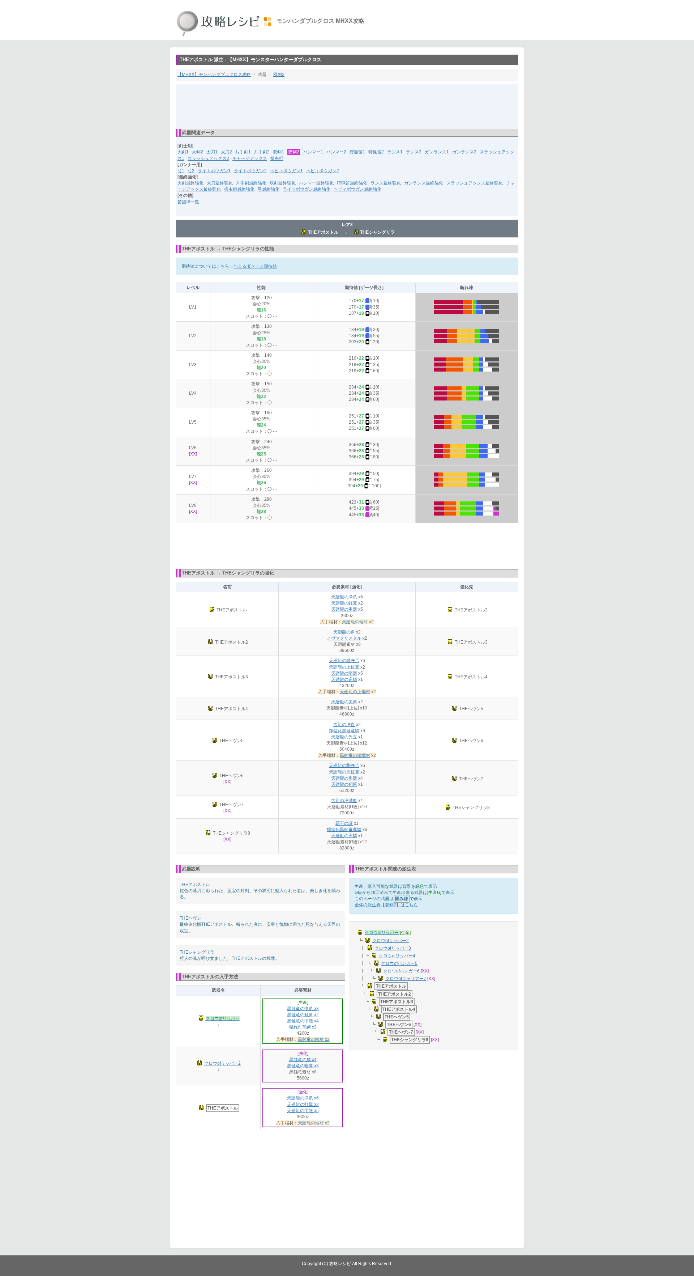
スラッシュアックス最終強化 (474, 183)
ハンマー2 (336, 151)
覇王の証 (344, 823)
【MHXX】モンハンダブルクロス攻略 (214, 74)
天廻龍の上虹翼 (344, 667)
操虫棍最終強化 (239, 189)
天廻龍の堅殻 (344, 673)
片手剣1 (243, 151)
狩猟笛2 (376, 151)
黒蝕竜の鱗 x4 (303, 1059)
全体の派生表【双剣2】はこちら (386, 904)
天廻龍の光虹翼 (344, 772)
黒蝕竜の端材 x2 (314, 1039)
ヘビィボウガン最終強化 (357, 189)
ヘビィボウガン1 (286, 170)
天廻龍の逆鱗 (344, 679)
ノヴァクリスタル (344, 638)
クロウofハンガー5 (399, 963)
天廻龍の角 (344, 632)
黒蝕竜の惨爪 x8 (303, 1008)
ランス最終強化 (385, 183)
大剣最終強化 (190, 183)
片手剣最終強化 (251, 183)
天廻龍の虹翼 (344, 603)
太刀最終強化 (220, 183)
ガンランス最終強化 (423, 183)
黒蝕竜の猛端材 (355, 755)
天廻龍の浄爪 (344, 596)
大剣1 (183, 151)
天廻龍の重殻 (344, 778)
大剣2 (197, 151)
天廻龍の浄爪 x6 (303, 1098)
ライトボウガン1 (214, 170)
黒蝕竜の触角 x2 (303, 1014)
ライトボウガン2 (250, 170)
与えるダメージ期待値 (255, 266)
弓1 (180, 170)
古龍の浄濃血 (344, 800)
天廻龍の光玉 (344, 736)
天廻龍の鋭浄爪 (344, 660)
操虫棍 (276, 158)
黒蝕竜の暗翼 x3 (303, 1065)
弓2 (191, 170)
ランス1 (395, 151)
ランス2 (413, 151)
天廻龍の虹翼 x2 (303, 1104)
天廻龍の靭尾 (344, 784)
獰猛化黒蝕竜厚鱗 (344, 829)
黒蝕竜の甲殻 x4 (303, 1020)
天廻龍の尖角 (344, 701)
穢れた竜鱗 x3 (303, 1027)
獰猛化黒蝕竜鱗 (344, 730)
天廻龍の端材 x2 (314, 1122)
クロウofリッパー (223, 1018)
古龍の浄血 (344, 724)
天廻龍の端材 (355, 621)
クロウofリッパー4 (397, 955)
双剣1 (278, 151)
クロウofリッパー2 (222, 1063)
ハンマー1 (313, 151)
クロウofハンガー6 (401, 971)
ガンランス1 (437, 151)
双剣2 (278, 74)
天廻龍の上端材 (355, 691)
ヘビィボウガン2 (322, 170)
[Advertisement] (347, 106)
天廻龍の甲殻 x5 (303, 1110)
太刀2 (226, 151)
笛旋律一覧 (188, 201)
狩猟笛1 (357, 151)
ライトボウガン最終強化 (306, 189)
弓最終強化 (268, 189)
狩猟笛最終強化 (352, 183)
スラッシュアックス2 (208, 158)
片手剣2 (262, 151)
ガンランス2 (464, 151)
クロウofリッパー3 (392, 948)
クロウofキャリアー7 (405, 978)
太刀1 (212, 151)
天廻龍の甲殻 (344, 609)
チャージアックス (249, 158)
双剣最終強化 (283, 183)
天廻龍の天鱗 (344, 835)
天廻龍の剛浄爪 (344, 765)
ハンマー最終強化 (316, 183)
